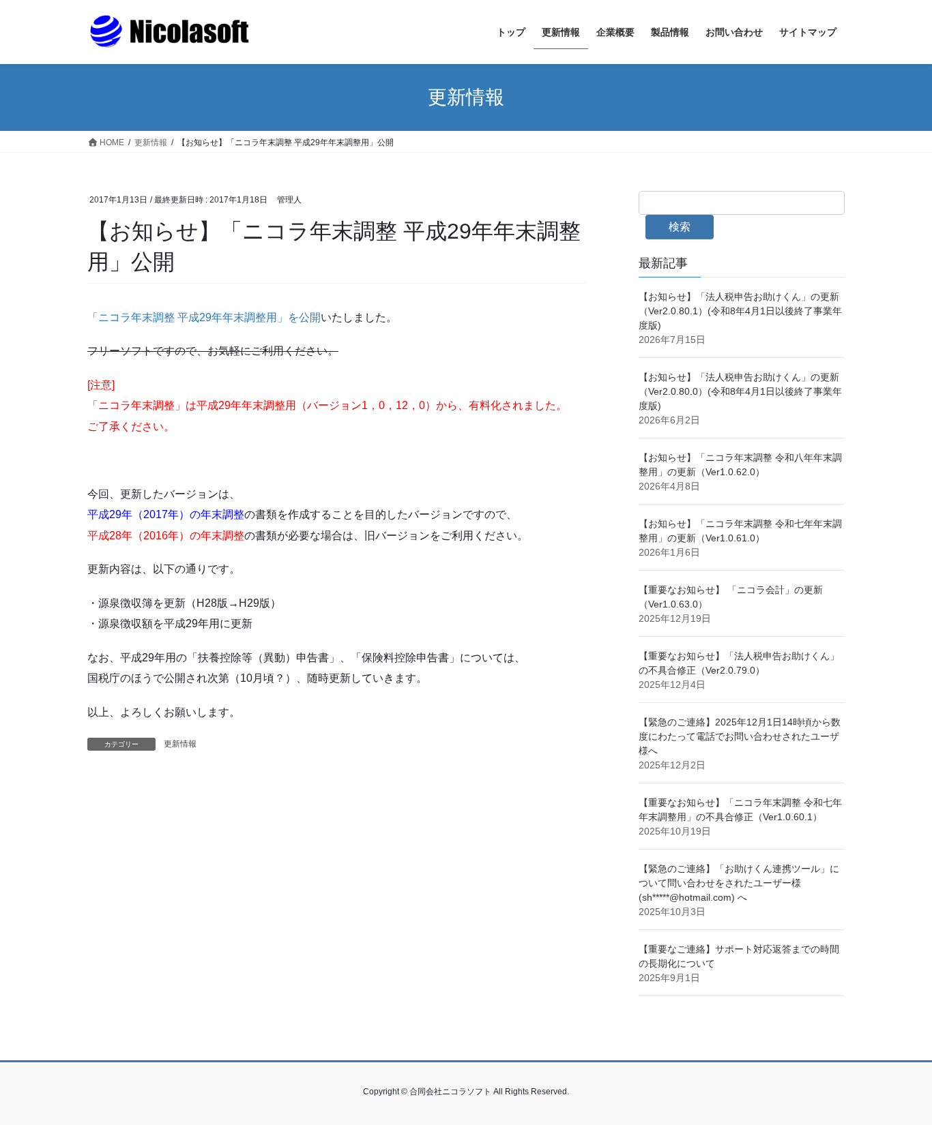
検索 (679, 226)
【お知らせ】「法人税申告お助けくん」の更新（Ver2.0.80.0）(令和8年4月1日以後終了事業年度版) (740, 391)
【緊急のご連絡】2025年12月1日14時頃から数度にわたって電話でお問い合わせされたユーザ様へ (740, 736)
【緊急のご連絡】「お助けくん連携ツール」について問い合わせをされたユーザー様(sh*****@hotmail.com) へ (739, 883)
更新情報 (180, 744)
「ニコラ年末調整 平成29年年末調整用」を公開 (204, 317)
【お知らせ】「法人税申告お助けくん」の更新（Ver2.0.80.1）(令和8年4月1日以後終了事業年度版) (740, 311)
